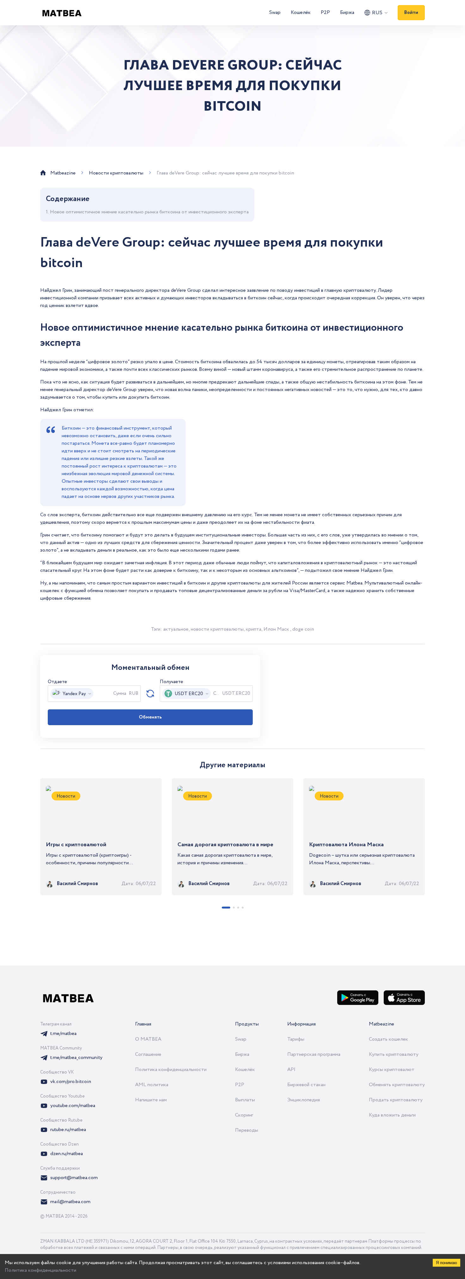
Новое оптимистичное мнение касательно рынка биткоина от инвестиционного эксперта (149, 212)
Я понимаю (446, 1262)
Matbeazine (381, 1024)
